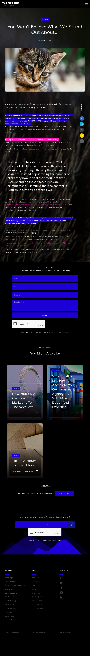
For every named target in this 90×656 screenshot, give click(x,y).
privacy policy (64, 332)
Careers (34, 589)
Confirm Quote (37, 597)
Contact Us (36, 581)
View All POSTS (64, 493)
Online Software (10, 608)
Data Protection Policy (39, 633)
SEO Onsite (9, 589)
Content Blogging (11, 593)
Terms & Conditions (12, 633)
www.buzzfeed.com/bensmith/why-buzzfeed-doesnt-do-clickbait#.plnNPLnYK (35, 204)
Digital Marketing (10, 581)
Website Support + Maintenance (16, 585)
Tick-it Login (36, 593)
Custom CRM (9, 616)
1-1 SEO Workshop (11, 612)
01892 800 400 (37, 604)
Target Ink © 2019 (65, 633)
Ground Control (37, 601)
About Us (35, 578)
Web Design (9, 578)
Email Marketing (10, 597)
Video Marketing (10, 601)
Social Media (9, 604)
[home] (9, 3)
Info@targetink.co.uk (39, 608)
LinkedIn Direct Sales (12, 620)
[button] (86, 4)
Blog (33, 585)
